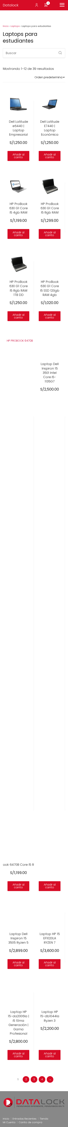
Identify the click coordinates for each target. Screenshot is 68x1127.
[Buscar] (58, 51)
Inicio (6, 26)
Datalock (10, 5)
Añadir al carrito (18, 156)
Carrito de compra (30, 1122)
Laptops (15, 26)
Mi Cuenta (9, 1122)
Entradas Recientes (24, 1118)
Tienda (44, 1118)
